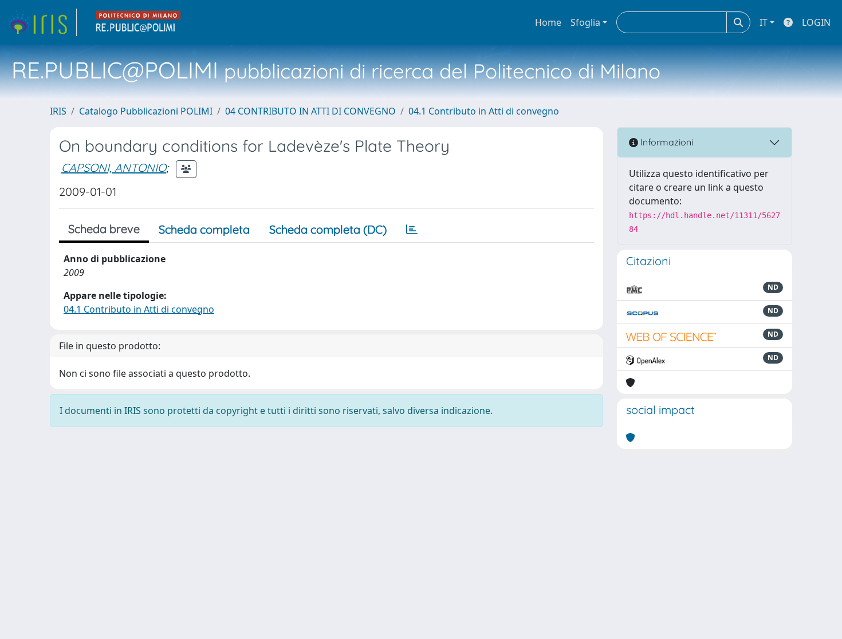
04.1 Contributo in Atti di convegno (483, 111)
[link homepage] (42, 22)
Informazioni (665, 142)
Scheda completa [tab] (204, 229)
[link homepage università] (138, 22)
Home (548, 22)
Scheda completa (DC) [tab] (328, 229)
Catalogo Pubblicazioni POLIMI (146, 111)
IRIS (58, 111)
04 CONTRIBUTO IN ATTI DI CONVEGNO (310, 111)
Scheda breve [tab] (104, 229)
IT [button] (764, 22)
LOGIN (816, 22)
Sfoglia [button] (585, 22)
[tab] (411, 230)
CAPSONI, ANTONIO (113, 167)
